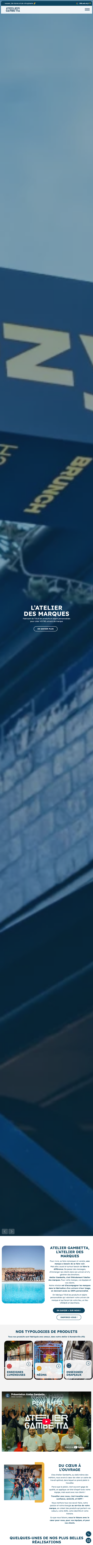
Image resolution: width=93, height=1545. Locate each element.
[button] (5, 1231)
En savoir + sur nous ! (46, 627)
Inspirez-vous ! (68, 1317)
